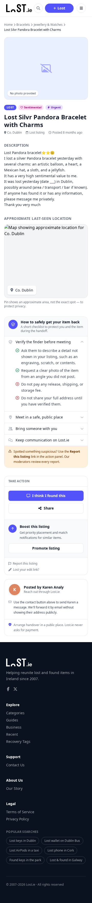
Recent (12, 734)
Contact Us (15, 764)
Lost (61, 8)
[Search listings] (38, 8)
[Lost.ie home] (19, 8)
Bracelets (23, 25)
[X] (15, 689)
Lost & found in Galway (66, 860)
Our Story (14, 788)
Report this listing (25, 564)
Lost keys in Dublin (22, 840)
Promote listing (46, 548)
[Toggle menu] (81, 8)
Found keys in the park (25, 860)
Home (8, 25)
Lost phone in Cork (61, 850)
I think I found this (48, 495)
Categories (15, 712)
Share (49, 508)
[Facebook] (8, 689)
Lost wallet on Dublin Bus (62, 840)
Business (13, 727)
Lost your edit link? (26, 570)
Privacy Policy (17, 819)
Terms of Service (20, 811)
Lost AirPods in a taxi (24, 850)
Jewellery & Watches (48, 25)
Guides (12, 720)
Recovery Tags (18, 741)
